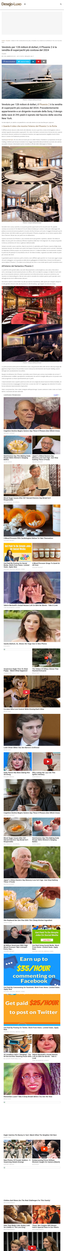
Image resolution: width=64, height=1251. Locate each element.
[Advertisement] (32, 23)
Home (3, 40)
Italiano (8, 40)
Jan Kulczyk (9, 139)
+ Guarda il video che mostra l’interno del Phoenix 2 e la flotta (29, 126)
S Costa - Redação (24, 56)
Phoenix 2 (44, 104)
